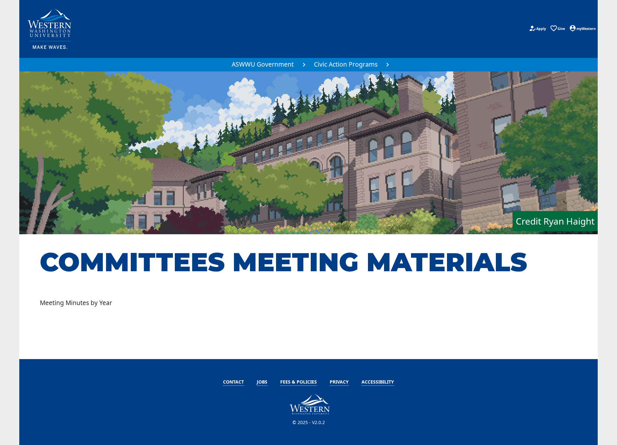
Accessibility (378, 382)
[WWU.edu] (50, 29)
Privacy (339, 382)
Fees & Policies (298, 382)
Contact (233, 382)
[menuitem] (267, 64)
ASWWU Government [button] (263, 64)
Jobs (262, 382)
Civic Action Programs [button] (346, 64)
